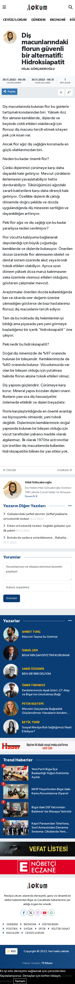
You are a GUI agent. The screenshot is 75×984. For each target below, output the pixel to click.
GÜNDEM (38, 20)
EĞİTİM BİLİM (50, 924)
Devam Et (30, 496)
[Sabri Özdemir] (11, 671)
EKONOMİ (57, 20)
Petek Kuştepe (33, 703)
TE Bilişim (46, 963)
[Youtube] (44, 913)
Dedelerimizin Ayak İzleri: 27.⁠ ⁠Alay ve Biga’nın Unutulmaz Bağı (46, 692)
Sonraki (63, 470)
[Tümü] (70, 621)
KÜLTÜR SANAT (61, 928)
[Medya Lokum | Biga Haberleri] (37, 7)
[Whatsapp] (51, 913)
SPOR (42, 928)
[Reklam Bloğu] (37, 746)
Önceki (11, 470)
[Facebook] (24, 913)
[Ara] (70, 7)
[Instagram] (37, 913)
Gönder (11, 598)
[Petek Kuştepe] (11, 708)
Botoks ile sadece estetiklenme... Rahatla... (37, 537)
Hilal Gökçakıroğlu (38, 68)
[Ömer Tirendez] (11, 689)
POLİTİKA (12, 928)
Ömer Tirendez (33, 685)
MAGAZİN (12, 933)
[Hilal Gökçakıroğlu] (10, 37)
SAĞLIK (28, 928)
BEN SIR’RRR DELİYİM (36, 673)
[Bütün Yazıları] (70, 506)
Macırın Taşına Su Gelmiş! (40, 636)
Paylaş (12, 91)
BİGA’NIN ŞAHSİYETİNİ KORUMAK (46, 655)
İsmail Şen (30, 650)
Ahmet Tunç (31, 631)
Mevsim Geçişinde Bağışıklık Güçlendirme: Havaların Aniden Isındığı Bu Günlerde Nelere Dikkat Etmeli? (46, 711)
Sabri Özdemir (33, 668)
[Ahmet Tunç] (11, 634)
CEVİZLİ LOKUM (15, 20)
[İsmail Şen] (11, 652)
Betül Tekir (31, 722)
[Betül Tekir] (11, 727)
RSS (13, 951)
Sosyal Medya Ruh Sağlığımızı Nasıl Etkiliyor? (47, 729)
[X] (31, 913)
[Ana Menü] (4, 7)
